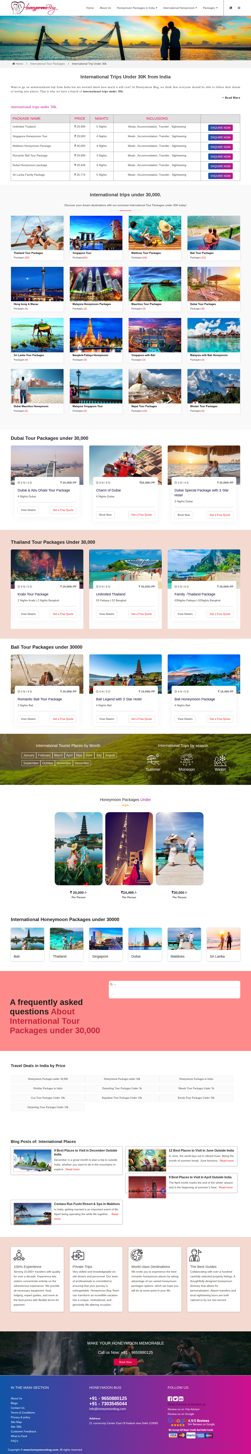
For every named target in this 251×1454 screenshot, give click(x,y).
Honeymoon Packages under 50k (122, 1078)
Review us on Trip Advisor (184, 1409)
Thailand (59, 956)
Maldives (178, 956)
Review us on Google (181, 1413)
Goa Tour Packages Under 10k (48, 1097)
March (58, 755)
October (47, 763)
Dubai (136, 956)
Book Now (105, 514)
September (31, 763)
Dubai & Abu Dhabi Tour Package (44, 490)
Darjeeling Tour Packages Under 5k (122, 1088)
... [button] (113, 984)
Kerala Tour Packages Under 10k (196, 1097)
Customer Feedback (23, 1431)
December (82, 763)
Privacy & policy (20, 1417)
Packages (209, 7)
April (69, 755)
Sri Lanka (217, 956)
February (44, 755)
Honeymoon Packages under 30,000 (48, 1078)
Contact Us (18, 1407)
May (79, 755)
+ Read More (231, 97)
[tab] (174, 984)
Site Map (16, 1422)
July (99, 755)
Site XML (16, 1426)
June (89, 755)
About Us (105, 7)
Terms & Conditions (23, 1412)
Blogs (14, 1403)
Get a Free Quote (63, 510)
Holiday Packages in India (47, 1088)
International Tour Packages (47, 63)
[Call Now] (231, 8)
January (29, 755)
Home (90, 7)
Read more (73, 1169)
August (110, 755)
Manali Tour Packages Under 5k (196, 1088)
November (64, 763)
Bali (17, 956)
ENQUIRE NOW (220, 127)
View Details (28, 510)
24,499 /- (130, 893)
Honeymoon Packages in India (136, 7)
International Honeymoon (179, 7)
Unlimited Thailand (110, 594)
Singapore (100, 956)
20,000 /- (79, 893)
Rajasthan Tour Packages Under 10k (122, 1097)
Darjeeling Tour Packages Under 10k (47, 1107)
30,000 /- (180, 893)
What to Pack (19, 1436)
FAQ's (14, 1440)
